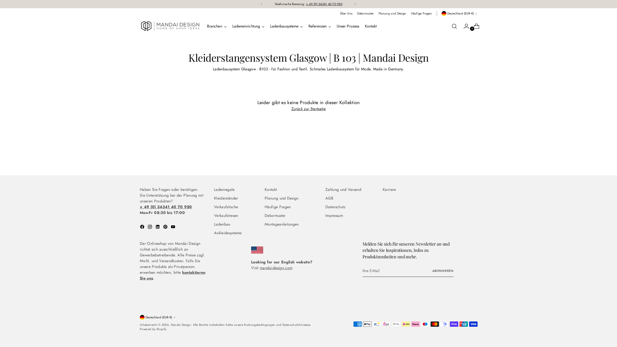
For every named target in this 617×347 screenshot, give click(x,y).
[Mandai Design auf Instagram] (150, 227)
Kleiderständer (226, 198)
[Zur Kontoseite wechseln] (464, 26)
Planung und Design (282, 198)
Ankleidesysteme (228, 233)
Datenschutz (335, 207)
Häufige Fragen (278, 207)
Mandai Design (181, 325)
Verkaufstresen (226, 215)
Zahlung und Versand (343, 189)
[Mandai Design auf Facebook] (143, 227)
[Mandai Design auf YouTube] (173, 227)
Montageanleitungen (282, 224)
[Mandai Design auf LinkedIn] (158, 227)
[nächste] (355, 4)
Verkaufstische (226, 207)
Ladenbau (222, 224)
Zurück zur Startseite (308, 109)
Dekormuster (275, 215)
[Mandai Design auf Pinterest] (166, 227)
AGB (329, 198)
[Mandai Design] (170, 26)
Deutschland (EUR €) (460, 13)
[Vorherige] (261, 4)
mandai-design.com (276, 268)
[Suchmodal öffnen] (454, 26)
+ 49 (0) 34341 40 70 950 (324, 4)
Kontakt (271, 189)
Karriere (389, 189)
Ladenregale (224, 189)
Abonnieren (443, 271)
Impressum (334, 215)
